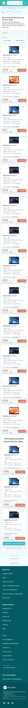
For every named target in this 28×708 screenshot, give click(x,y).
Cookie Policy (7, 655)
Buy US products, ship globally (13, 594)
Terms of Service (8, 659)
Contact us (6, 647)
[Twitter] (8, 702)
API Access (6, 598)
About (5, 635)
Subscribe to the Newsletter (12, 679)
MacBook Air (7, 620)
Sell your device (8, 581)
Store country (6, 665)
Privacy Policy (7, 651)
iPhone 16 (6, 616)
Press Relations (8, 639)
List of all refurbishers (10, 590)
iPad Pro (5, 612)
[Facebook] (4, 702)
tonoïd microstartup (8, 695)
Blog (4, 577)
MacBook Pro (7, 608)
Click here (9, 8)
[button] (23, 33)
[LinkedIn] (12, 702)
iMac (4, 629)
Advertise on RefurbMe (10, 643)
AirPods (5, 625)
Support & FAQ (7, 573)
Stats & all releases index (11, 586)
